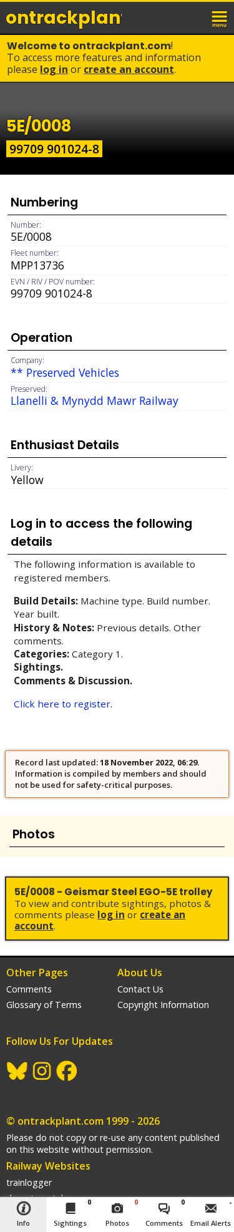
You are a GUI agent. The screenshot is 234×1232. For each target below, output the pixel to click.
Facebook (67, 1071)
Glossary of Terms (44, 1005)
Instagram (42, 1071)
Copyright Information (163, 1005)
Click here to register (62, 703)
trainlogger (29, 1182)
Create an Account (129, 69)
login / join (193, 17)
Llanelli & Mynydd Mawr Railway (94, 400)
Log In (54, 69)
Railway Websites (48, 1166)
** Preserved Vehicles (65, 372)
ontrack (64, 18)
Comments (29, 989)
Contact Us (140, 989)
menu (220, 17)
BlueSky (17, 1071)
